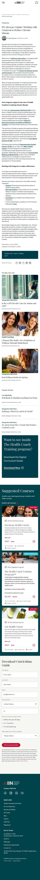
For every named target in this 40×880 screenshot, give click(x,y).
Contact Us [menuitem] (7, 848)
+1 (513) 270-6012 (17, 836)
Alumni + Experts (16, 14)
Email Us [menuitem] (6, 839)
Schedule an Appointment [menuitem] (11, 845)
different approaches (18, 58)
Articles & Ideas (6, 14)
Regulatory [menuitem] (7, 825)
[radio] (20, 720)
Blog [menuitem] (5, 816)
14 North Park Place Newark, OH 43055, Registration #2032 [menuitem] (20, 852)
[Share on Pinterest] (30, 263)
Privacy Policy (24, 761)
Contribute (9, 198)
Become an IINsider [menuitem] (9, 809)
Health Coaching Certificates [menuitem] (12, 803)
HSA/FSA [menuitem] (7, 822)
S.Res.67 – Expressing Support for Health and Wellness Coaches (16, 122)
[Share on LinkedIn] (26, 263)
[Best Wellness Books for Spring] (20, 361)
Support (8, 185)
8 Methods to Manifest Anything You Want (19, 398)
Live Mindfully (7, 395)
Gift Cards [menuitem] (7, 812)
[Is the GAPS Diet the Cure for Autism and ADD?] (20, 287)
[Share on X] (23, 263)
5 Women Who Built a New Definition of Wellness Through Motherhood (18, 341)
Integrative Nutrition (9, 300)
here (15, 204)
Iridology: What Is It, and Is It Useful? (17, 411)
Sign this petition (11, 189)
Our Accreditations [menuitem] (9, 806)
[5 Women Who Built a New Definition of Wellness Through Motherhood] (20, 324)
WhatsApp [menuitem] (7, 842)
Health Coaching (8, 337)
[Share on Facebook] (20, 263)
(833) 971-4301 (11, 834)
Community (25, 14)
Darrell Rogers (13, 38)
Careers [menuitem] (6, 819)
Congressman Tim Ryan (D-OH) (20, 110)
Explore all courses (9, 503)
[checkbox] (20, 723)
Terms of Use (7, 861)
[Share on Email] (16, 263)
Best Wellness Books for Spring (15, 377)
